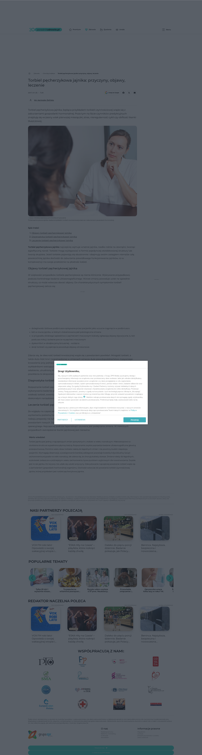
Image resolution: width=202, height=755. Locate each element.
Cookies (72, 413)
